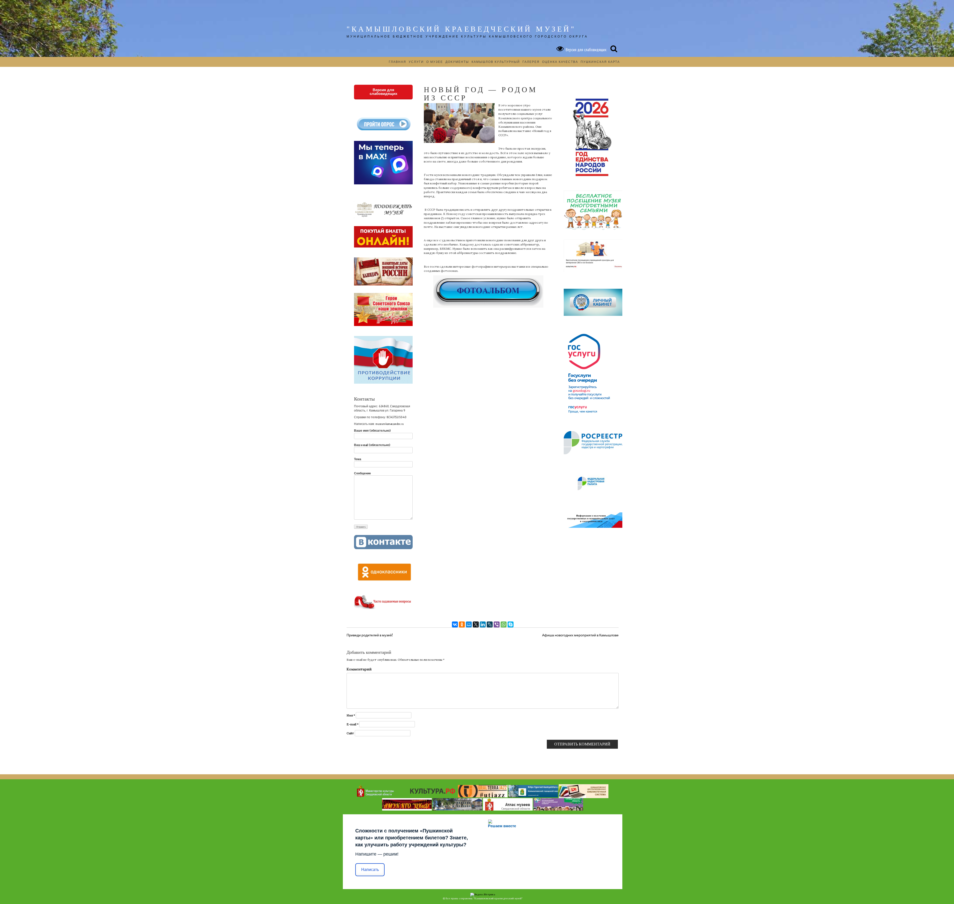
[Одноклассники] (462, 624)
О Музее (434, 62)
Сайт (350, 733)
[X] (476, 624)
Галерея (531, 62)
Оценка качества (560, 62)
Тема (357, 459)
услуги (416, 62)
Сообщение (362, 473)
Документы (457, 62)
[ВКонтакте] (455, 624)
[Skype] (511, 624)
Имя (351, 715)
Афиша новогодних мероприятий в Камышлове (580, 635)
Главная (397, 62)
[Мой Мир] (469, 624)
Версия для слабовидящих (585, 49)
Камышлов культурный (496, 62)
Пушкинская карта (600, 62)
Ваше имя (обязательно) (372, 430)
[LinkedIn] (483, 624)
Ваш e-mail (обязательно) (372, 445)
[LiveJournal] (490, 624)
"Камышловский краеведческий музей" (461, 29)
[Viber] (497, 624)
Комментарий (359, 669)
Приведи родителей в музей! (370, 635)
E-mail (352, 724)
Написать (370, 869)
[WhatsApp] (504, 624)
